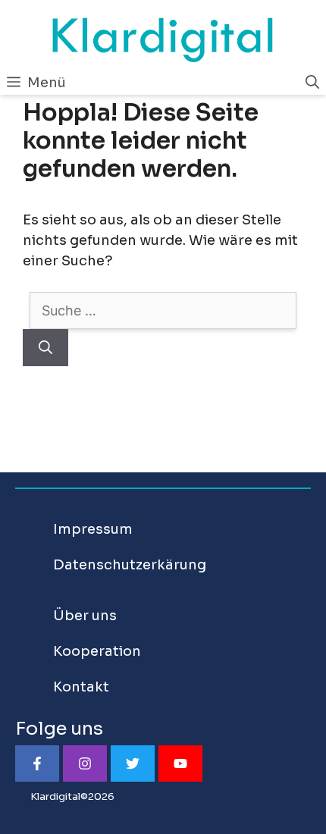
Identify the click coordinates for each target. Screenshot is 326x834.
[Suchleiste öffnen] (312, 83)
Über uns (85, 615)
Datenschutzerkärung (129, 565)
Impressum (93, 529)
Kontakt (81, 687)
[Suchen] (45, 347)
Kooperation (97, 651)
